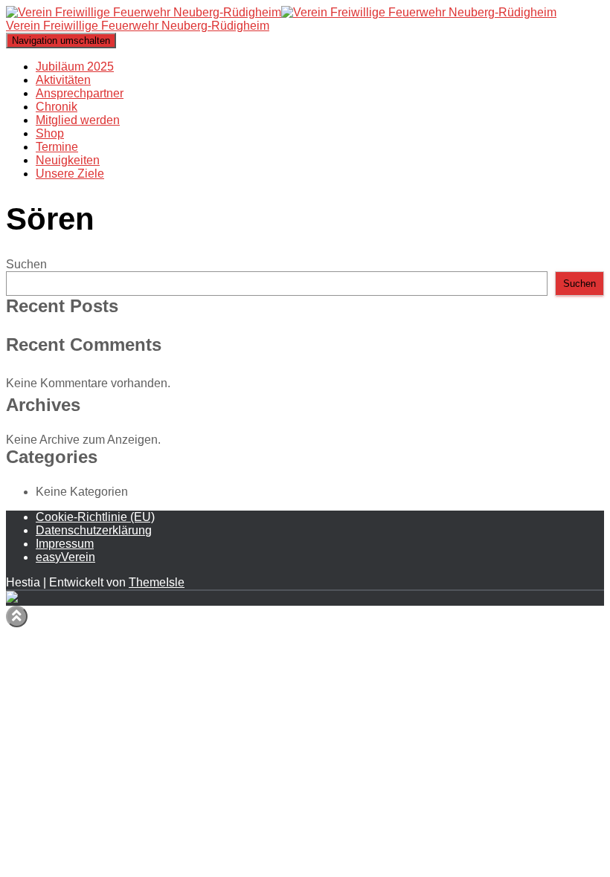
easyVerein (65, 557)
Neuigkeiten (68, 160)
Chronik (56, 106)
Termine (57, 146)
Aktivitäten (63, 80)
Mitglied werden (78, 120)
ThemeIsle (156, 582)
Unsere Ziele (70, 173)
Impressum (65, 543)
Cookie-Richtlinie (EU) (95, 517)
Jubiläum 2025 (75, 66)
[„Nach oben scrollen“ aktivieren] (17, 616)
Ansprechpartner (79, 93)
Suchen (26, 264)
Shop (50, 133)
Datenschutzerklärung (94, 530)
